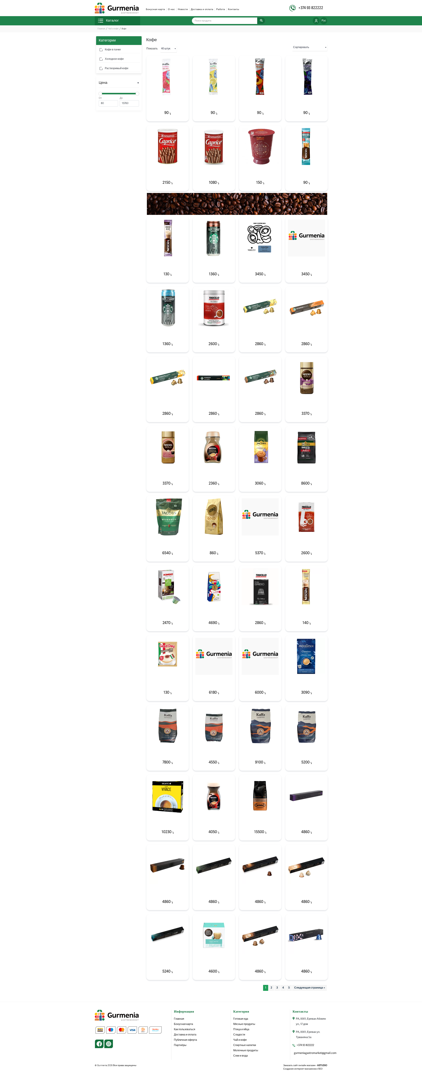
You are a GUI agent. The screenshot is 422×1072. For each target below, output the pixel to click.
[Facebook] (99, 1043)
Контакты (233, 9)
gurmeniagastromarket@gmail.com (315, 1053)
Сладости (239, 1034)
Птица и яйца (241, 1029)
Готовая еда (240, 1019)
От (100, 98)
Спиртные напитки (244, 1045)
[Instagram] (108, 1043)
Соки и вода (240, 1056)
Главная (101, 29)
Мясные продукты (244, 1024)
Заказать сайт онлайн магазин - (305, 1065)
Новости (183, 9)
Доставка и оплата (202, 9)
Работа (220, 9)
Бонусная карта (155, 9)
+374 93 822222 (305, 1045)
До (121, 98)
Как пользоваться (184, 1029)
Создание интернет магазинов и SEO (303, 1069)
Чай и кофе (113, 29)
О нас (171, 9)
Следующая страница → (309, 988)
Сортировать (301, 47)
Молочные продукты (245, 1050)
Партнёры (180, 1045)
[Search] (261, 20)
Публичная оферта (185, 1040)
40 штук (165, 48)
